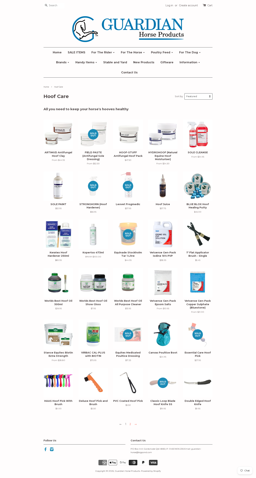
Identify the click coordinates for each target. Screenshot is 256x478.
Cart (209, 5)
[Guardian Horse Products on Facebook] (45, 450)
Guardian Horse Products (127, 471)
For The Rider (102, 52)
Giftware (166, 62)
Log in (169, 5)
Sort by (179, 96)
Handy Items (85, 62)
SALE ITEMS (76, 52)
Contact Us (129, 72)
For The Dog (189, 52)
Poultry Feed (161, 52)
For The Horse (132, 52)
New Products (143, 62)
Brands (61, 62)
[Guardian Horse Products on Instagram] (52, 450)
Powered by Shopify (151, 471)
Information (189, 62)
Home (57, 52)
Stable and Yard (115, 62)
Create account (188, 5)
